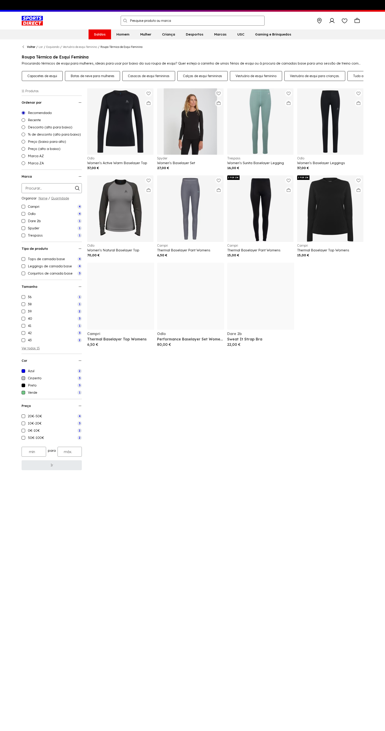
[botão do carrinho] (357, 20)
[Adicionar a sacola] (149, 103)
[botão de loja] (319, 20)
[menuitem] (100, 34)
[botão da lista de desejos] (344, 20)
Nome (42, 198)
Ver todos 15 (31, 348)
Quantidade (60, 198)
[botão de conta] (332, 20)
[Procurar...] (125, 21)
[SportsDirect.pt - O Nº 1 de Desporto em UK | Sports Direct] (32, 21)
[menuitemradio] (52, 112)
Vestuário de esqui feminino (80, 47)
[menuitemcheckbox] (52, 206)
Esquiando (52, 47)
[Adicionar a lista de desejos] (149, 93)
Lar (41, 47)
